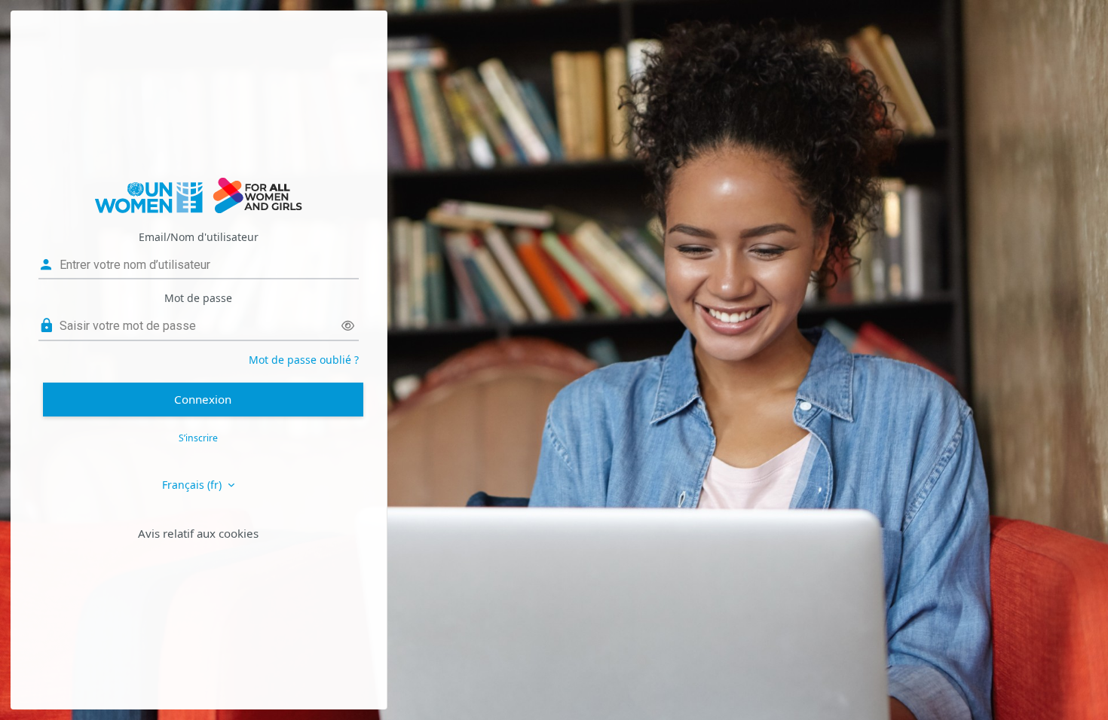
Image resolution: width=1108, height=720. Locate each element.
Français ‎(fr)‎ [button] (193, 484)
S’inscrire (198, 438)
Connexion (202, 399)
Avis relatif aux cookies (198, 533)
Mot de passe (198, 298)
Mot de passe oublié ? (304, 359)
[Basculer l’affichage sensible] (348, 326)
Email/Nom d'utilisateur (199, 237)
